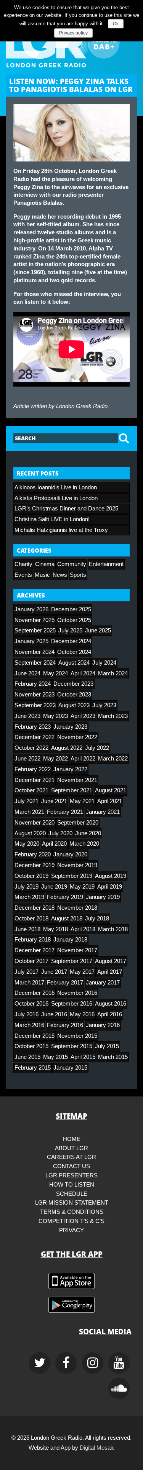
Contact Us (71, 1166)
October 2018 (31, 918)
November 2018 (77, 908)
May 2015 (55, 1057)
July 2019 (26, 887)
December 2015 (34, 1036)
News (60, 575)
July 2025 (70, 630)
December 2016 (34, 993)
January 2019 (103, 897)
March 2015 (113, 1057)
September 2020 (77, 823)
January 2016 (103, 1025)
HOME (71, 1139)
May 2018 (55, 929)
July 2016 (26, 1014)
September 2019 (71, 876)
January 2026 (31, 609)
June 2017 (54, 972)
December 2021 (34, 780)
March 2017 (29, 982)
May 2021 (82, 801)
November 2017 (77, 950)
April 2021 (109, 801)
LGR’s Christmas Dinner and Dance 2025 (66, 508)
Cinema (45, 564)
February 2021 (65, 812)
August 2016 (110, 1004)
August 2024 (74, 663)
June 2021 (54, 801)
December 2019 (34, 865)
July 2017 (26, 972)
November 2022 (77, 737)
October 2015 (31, 1046)
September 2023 (35, 705)
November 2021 (77, 780)
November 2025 (34, 620)
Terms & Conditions (71, 1212)
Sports (78, 575)
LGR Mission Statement (71, 1203)
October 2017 (31, 961)
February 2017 (65, 982)
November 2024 (34, 652)
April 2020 (54, 844)
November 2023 (34, 694)
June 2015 (27, 1057)
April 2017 (109, 972)
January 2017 (103, 982)
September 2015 (71, 1046)
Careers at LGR (71, 1157)
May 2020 (26, 844)
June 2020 (88, 833)
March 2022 (113, 759)
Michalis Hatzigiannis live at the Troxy (61, 530)
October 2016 (31, 1004)
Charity (23, 564)
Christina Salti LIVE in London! (52, 519)
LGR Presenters (71, 1175)
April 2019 (109, 887)
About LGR (71, 1148)
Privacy (71, 1230)
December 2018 (34, 908)
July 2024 (104, 663)
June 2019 (54, 887)
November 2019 (77, 865)
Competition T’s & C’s (71, 1221)
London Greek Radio (82, 406)
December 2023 (73, 684)
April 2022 (83, 759)
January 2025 (31, 641)
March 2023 (113, 716)
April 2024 (83, 673)
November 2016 (77, 993)
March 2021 (29, 812)
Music (42, 575)
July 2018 (97, 918)
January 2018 (70, 940)
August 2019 (110, 876)
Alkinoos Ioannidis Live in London (55, 487)
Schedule (71, 1194)
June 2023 (27, 716)
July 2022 (97, 748)
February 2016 (65, 1025)
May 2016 (82, 1014)
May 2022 (55, 759)
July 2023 (104, 705)
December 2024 (71, 641)
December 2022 (34, 737)
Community (71, 564)
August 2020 (30, 833)
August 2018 (66, 918)
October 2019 (31, 876)
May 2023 (55, 716)
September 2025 (35, 630)
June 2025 (98, 630)
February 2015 (32, 1068)
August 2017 (110, 961)
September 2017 (71, 961)
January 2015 (70, 1068)
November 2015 (77, 1036)
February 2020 (32, 854)
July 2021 (26, 801)
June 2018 (27, 929)
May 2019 (82, 887)
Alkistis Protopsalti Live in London (56, 498)
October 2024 (74, 652)
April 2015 (83, 1057)
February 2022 (32, 769)
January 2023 (70, 727)
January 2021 (103, 812)
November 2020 (34, 823)
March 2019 (29, 897)
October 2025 (74, 620)
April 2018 (83, 929)
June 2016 (54, 1014)
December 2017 (34, 950)
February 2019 (65, 897)
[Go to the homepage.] (71, 42)
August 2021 (110, 790)
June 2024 (27, 673)
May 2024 (55, 673)
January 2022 (70, 769)
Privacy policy (73, 33)
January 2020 (70, 854)
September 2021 (71, 790)
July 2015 (107, 1046)
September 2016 (71, 1004)
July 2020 (60, 833)
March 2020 (84, 844)
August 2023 (74, 705)
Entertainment (106, 564)
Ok (116, 23)
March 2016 (29, 1025)
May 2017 (82, 972)
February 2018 (32, 940)
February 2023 (32, 727)
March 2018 (113, 929)
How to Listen (71, 1185)
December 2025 (71, 609)
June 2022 (27, 759)
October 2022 (31, 748)
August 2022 (66, 748)
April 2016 (109, 1014)
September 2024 (35, 663)
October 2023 (74, 694)
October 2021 (31, 790)
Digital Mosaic (97, 1448)
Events (23, 575)
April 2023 (83, 716)
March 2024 (113, 673)
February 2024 (32, 684)
